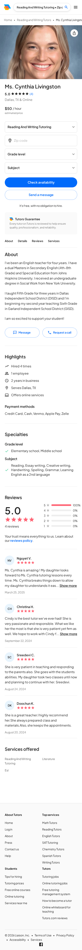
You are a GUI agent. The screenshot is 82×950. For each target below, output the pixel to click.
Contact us (12, 849)
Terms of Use (43, 935)
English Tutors (51, 836)
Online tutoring (14, 896)
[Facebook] (41, 944)
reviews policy (21, 540)
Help (8, 856)
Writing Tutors (51, 862)
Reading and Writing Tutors (34, 20)
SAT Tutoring (50, 842)
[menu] (7, 7)
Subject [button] (14, 168)
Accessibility (18, 939)
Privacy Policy (65, 935)
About (9, 241)
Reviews (37, 241)
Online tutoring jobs (54, 883)
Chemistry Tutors (53, 849)
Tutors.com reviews (54, 918)
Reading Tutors (52, 829)
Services (54, 241)
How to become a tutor (57, 900)
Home (8, 20)
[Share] (74, 33)
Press (8, 842)
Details (22, 241)
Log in (8, 829)
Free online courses (17, 890)
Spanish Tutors (51, 856)
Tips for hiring (13, 876)
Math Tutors (49, 822)
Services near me (16, 903)
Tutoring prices (14, 883)
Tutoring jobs (50, 876)
